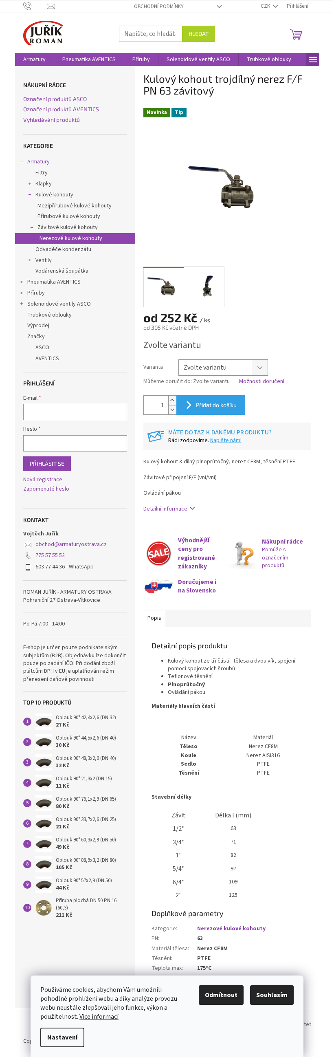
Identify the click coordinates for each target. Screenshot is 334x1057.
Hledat (199, 33)
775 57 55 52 (50, 555)
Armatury (38, 162)
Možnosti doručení (261, 381)
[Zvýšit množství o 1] (172, 400)
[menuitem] (34, 59)
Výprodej (38, 326)
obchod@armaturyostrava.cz (71, 544)
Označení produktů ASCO (55, 99)
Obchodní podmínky (159, 6)
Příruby (36, 293)
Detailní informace (165, 509)
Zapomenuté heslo (46, 489)
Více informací (99, 1016)
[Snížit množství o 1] (172, 409)
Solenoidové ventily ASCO (59, 304)
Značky (36, 337)
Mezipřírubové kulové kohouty (74, 206)
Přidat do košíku (216, 404)
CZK (266, 6)
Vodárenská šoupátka (61, 271)
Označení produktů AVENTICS (61, 109)
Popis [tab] (154, 618)
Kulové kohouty (54, 195)
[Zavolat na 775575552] (35, 6)
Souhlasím (272, 995)
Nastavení (62, 1037)
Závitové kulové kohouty (67, 227)
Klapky (43, 184)
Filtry (41, 173)
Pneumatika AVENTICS (54, 282)
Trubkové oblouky (49, 315)
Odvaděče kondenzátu (63, 249)
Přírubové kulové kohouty (68, 216)
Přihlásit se (47, 463)
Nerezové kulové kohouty (71, 238)
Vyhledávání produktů (51, 120)
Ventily (43, 260)
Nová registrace (42, 480)
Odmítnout (221, 995)
